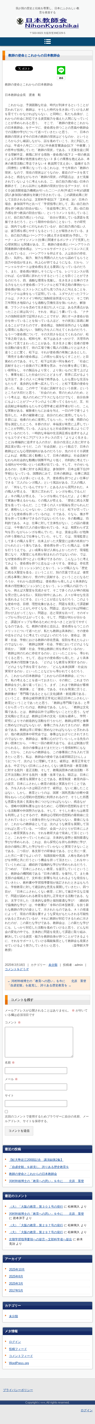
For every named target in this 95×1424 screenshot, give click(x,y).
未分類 (52, 965)
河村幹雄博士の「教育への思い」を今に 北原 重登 (46, 981)
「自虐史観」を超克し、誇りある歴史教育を (39, 985)
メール (11, 1079)
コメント (13, 1022)
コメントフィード (21, 1356)
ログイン (15, 1342)
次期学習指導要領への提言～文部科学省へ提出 (40, 1239)
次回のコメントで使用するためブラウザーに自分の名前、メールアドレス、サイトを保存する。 (47, 1119)
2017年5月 (16, 1290)
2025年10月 (17, 1269)
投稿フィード (18, 1349)
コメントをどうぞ (17, 969)
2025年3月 (16, 1283)
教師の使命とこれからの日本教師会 (33, 1174)
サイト (9, 1095)
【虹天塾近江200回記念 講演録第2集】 (36, 1160)
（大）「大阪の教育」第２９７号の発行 (36, 1225)
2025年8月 (16, 1276)
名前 (10, 1062)
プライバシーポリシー (18, 1390)
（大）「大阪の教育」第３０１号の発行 (36, 1206)
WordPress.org (19, 1363)
